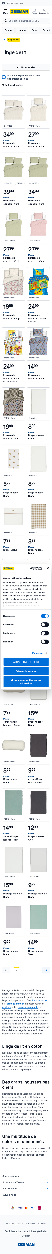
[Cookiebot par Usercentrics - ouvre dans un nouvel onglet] (31, 568)
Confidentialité (13, 1231)
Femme (8, 30)
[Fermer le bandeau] (48, 568)
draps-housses (39, 1000)
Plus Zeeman (9, 1188)
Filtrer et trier (28, 67)
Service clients (10, 1176)
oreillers (6, 1007)
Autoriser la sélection (26, 671)
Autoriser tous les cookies (26, 662)
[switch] (45, 624)
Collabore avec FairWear (17, 3)
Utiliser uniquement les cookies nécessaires (26, 681)
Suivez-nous (9, 1194)
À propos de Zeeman (13, 1182)
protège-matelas (15, 1003)
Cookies (26, 1235)
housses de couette (28, 1007)
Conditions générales (36, 1231)
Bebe (34, 30)
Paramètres (38, 653)
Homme (22, 30)
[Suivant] (46, 970)
